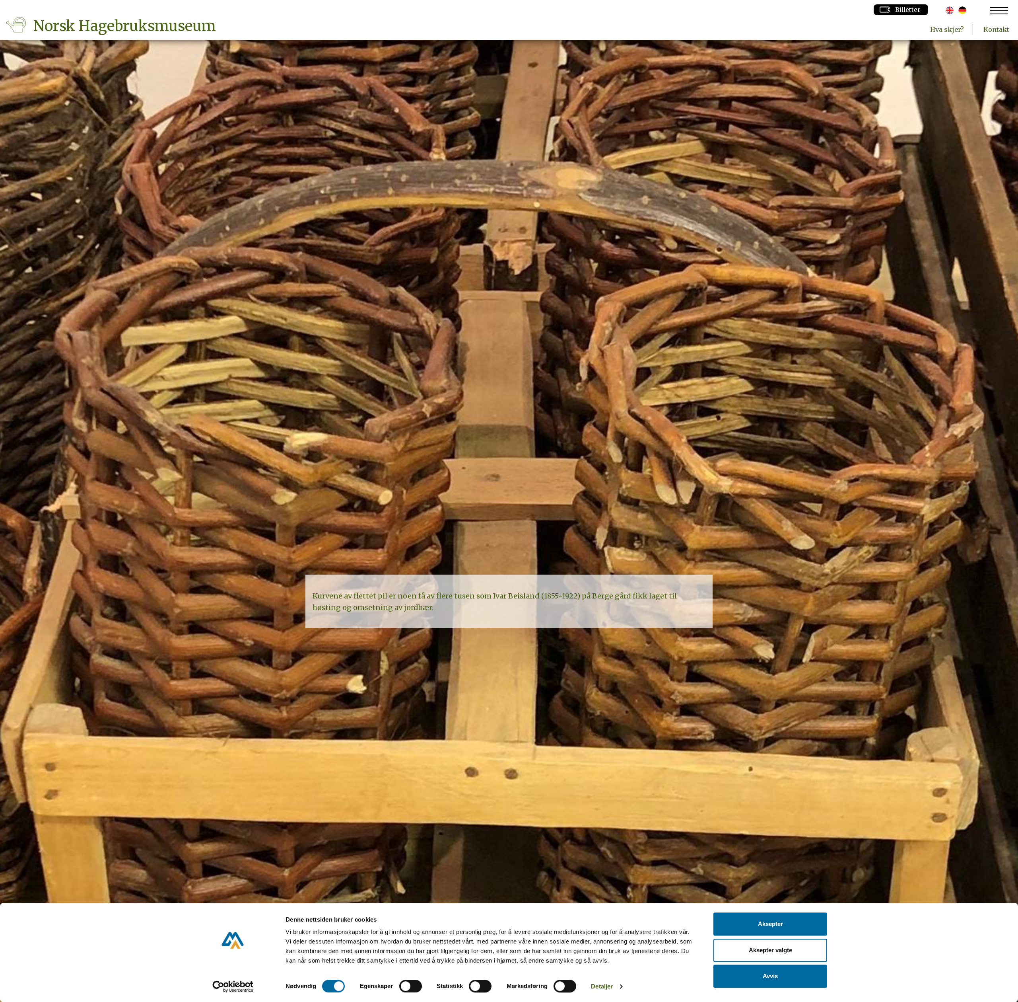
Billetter (908, 10)
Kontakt (996, 29)
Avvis (770, 976)
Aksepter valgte (770, 950)
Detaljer (602, 986)
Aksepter (770, 923)
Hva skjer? (947, 29)
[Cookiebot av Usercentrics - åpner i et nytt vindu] (233, 986)
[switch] (410, 986)
